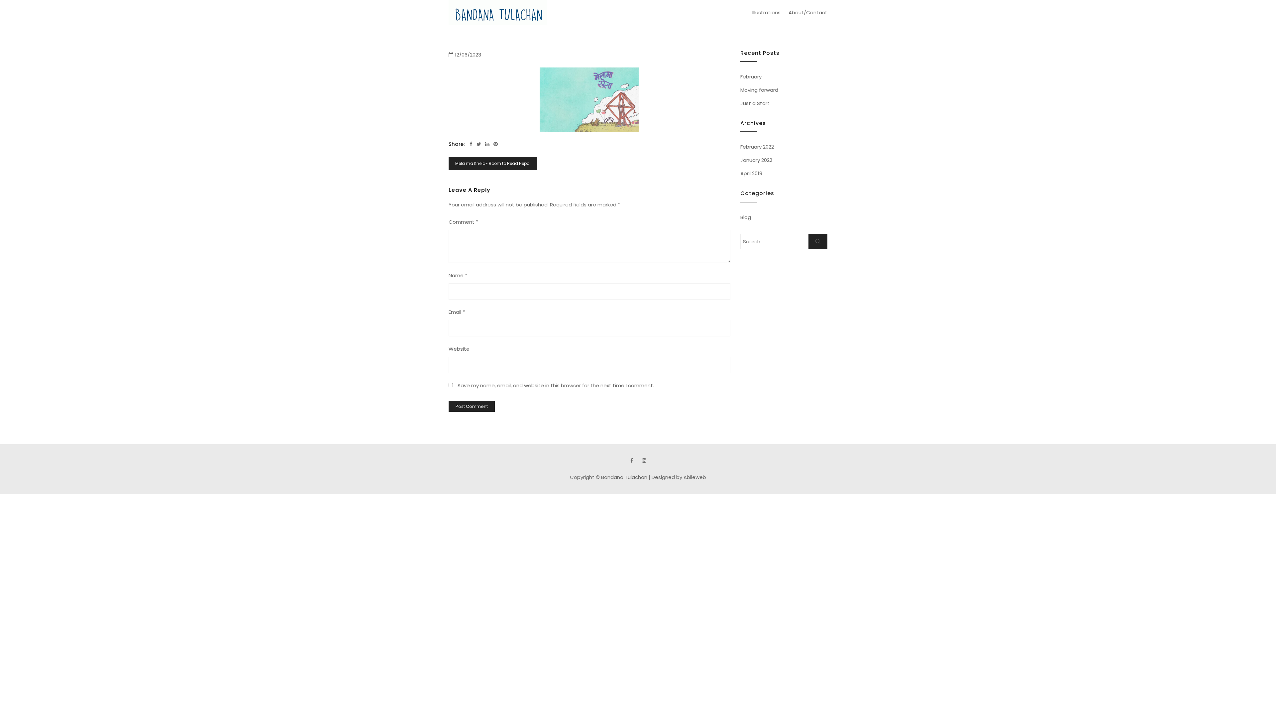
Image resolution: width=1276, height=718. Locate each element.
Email (457, 311)
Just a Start (755, 103)
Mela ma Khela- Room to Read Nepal (493, 163)
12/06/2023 (468, 54)
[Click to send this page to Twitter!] (479, 144)
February (751, 76)
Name (458, 275)
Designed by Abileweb (679, 477)
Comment (463, 221)
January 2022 (756, 160)
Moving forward (759, 89)
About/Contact (808, 12)
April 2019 (751, 173)
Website (459, 348)
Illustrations (766, 12)
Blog (745, 217)
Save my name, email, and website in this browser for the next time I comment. (556, 385)
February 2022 (757, 146)
